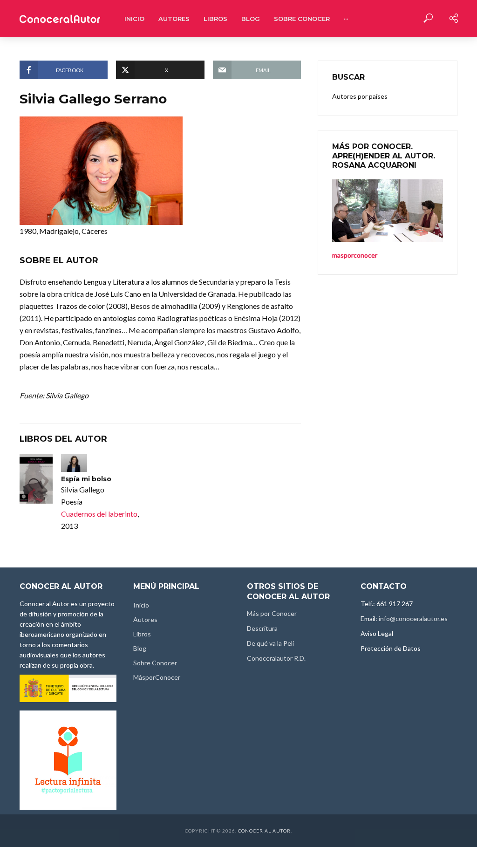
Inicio (134, 18)
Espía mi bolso (86, 479)
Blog (250, 18)
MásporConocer (156, 677)
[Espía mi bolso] (36, 479)
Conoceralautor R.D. (276, 658)
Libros (215, 18)
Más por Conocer (272, 613)
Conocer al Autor (264, 830)
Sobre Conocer (302, 18)
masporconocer (354, 255)
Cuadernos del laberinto (99, 513)
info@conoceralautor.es (413, 618)
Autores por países (360, 96)
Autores (174, 18)
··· (346, 18)
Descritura (262, 628)
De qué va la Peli (270, 643)
